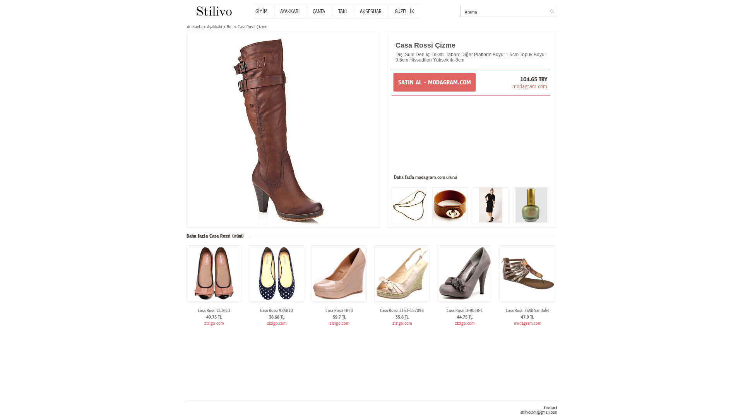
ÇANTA (319, 12)
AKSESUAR (371, 12)
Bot (230, 26)
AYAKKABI (290, 12)
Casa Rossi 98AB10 (276, 310)
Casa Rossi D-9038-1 (465, 310)
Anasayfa (194, 26)
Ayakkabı (214, 26)
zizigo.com (214, 323)
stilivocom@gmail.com (538, 412)
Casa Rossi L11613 (214, 310)
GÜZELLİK (404, 12)
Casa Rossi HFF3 (339, 310)
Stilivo (214, 11)
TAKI (342, 12)
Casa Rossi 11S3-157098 (402, 310)
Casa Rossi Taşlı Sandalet (527, 310)
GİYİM (261, 12)
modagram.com (529, 86)
